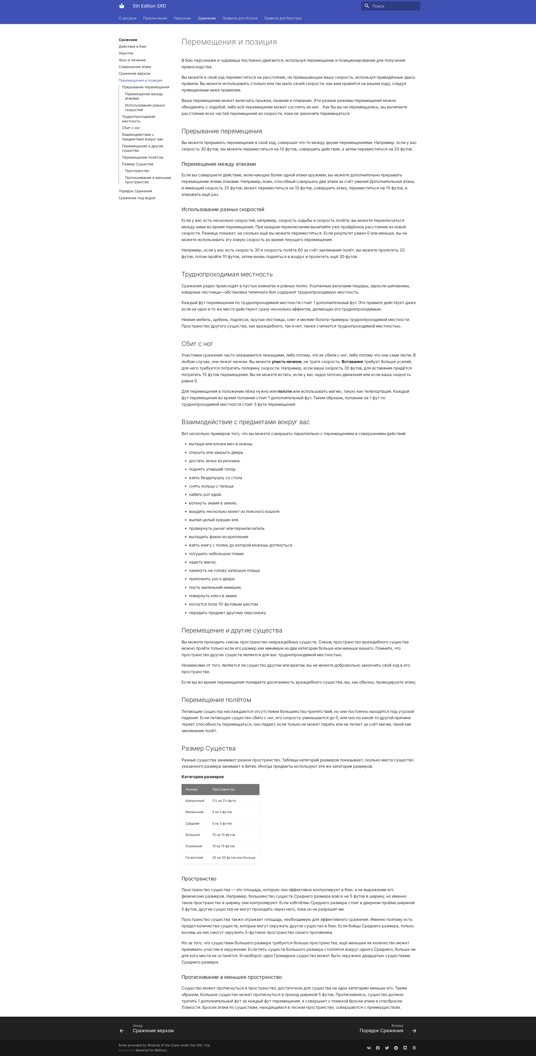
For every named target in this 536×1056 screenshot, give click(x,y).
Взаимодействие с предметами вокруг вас (142, 136)
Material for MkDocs (151, 1050)
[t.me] (396, 1048)
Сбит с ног (131, 128)
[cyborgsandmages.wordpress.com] (414, 1048)
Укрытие (126, 53)
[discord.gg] (405, 1048)
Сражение (207, 18)
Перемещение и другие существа (142, 148)
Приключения (155, 18)
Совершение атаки (135, 67)
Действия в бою (132, 46)
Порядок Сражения (135, 191)
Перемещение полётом (142, 157)
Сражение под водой (137, 198)
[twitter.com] (387, 1048)
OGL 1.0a (203, 1045)
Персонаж (182, 18)
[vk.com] (369, 1048)
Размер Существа (137, 164)
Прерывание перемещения (145, 87)
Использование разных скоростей (145, 107)
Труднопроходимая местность (138, 118)
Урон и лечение (132, 60)
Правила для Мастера (283, 18)
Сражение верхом (134, 74)
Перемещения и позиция (140, 80)
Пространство (137, 171)
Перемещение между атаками (144, 96)
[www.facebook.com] (378, 1048)
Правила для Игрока (239, 18)
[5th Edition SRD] (122, 6)
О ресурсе (128, 18)
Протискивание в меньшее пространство (148, 180)
